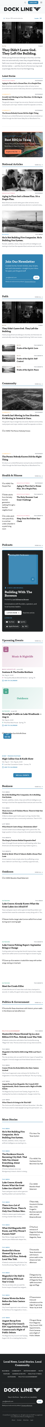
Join (36, 278)
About (13, 1420)
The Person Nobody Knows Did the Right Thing (20, 113)
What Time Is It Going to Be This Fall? (16, 1102)
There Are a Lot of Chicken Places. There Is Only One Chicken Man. (22, 811)
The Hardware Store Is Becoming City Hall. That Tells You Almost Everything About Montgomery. (14, 1159)
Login (31, 1420)
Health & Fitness (8, 80)
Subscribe (33, 2)
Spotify (23, 622)
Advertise (25, 1420)
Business (5, 234)
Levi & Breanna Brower (20, 599)
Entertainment (30, 1371)
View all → (39, 165)
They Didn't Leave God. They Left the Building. (19, 51)
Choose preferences (30, 282)
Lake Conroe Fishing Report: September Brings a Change (21, 946)
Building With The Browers (18, 593)
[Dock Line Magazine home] (22, 9)
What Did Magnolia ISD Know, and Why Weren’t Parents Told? (14, 1230)
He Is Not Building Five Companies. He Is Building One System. (22, 239)
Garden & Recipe (19, 1374)
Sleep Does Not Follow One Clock (28, 520)
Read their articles (28, 613)
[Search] (25, 2)
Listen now (13, 613)
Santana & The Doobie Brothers (17, 672)
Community (6, 94)
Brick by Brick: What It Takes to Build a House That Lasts (22, 855)
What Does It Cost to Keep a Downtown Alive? (19, 826)
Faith (4, 46)
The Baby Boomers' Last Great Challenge (27, 498)
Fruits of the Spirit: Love (27, 348)
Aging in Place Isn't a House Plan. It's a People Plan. (21, 83)
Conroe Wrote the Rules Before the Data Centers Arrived (20, 1069)
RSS (26, 626)
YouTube (11, 622)
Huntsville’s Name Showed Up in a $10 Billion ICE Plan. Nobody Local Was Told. (22, 1035)
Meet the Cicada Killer (13, 986)
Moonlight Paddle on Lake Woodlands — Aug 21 (22, 715)
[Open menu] (41, 2)
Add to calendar (10, 680)
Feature (6, 1374)
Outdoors (6, 901)
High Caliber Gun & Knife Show (17, 758)
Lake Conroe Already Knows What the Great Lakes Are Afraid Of (20, 905)
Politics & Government (11, 1031)
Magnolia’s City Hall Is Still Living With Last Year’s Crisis (21, 1052)
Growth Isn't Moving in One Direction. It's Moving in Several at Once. (22, 98)
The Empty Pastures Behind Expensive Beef (19, 840)
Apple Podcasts (14, 626)
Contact (19, 1420)
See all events (22, 775)
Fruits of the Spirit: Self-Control (27, 360)
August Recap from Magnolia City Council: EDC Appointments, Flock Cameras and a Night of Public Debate (22, 1086)
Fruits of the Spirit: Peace (28, 369)
